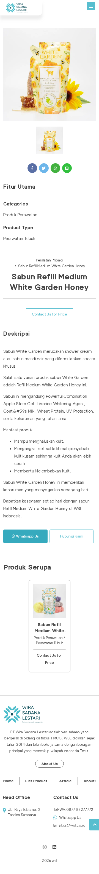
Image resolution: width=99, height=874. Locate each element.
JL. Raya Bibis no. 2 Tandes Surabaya (24, 812)
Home (8, 781)
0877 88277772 (73, 809)
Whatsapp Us (27, 536)
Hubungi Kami (71, 536)
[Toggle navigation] (91, 6)
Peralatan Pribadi (49, 260)
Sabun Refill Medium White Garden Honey (51, 266)
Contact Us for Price (49, 314)
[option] (49, 74)
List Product (36, 781)
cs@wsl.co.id (69, 825)
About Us (49, 763)
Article (65, 781)
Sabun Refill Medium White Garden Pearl (49, 628)
